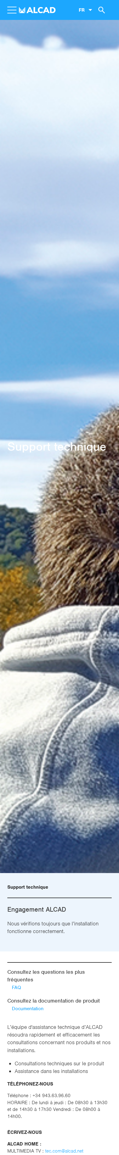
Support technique (27, 887)
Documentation (28, 1009)
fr (82, 10)
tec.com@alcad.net (64, 1151)
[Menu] (11, 10)
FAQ (16, 987)
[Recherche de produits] (100, 10)
